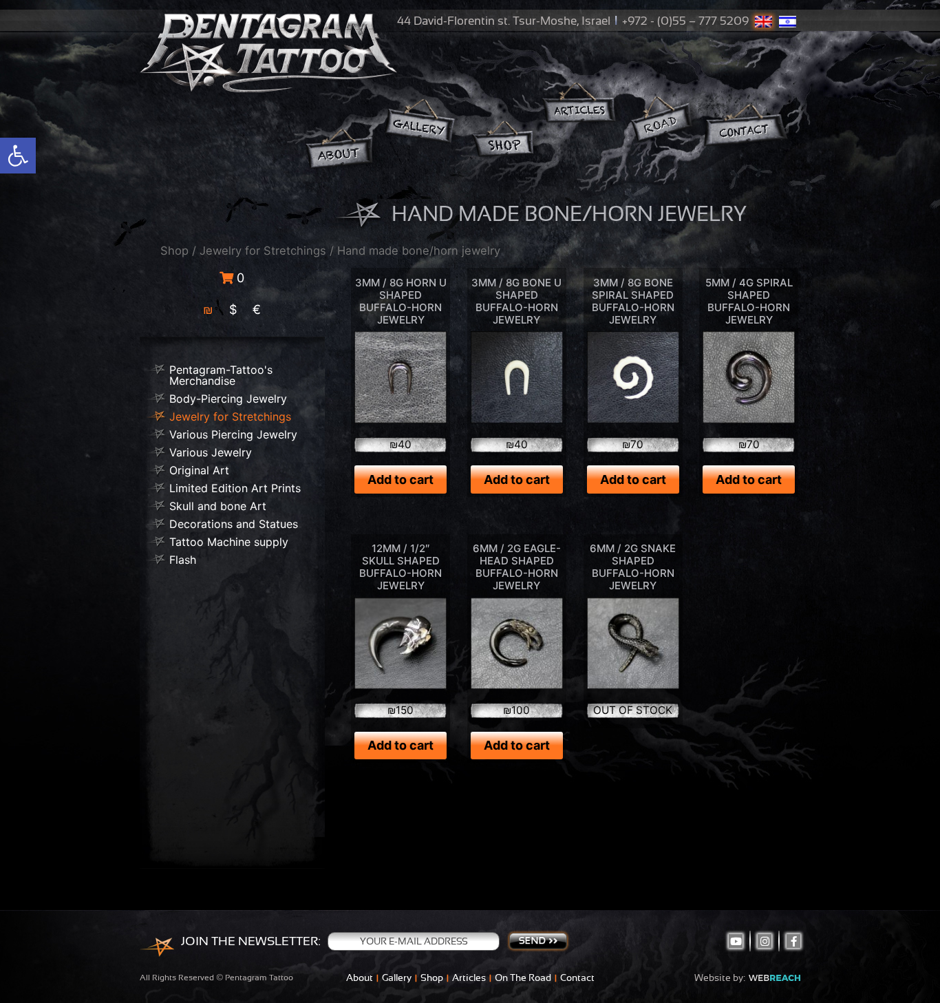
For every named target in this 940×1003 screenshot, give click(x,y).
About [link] (359, 977)
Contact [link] (577, 977)
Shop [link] (174, 250)
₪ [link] (208, 309)
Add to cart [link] (400, 479)
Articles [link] (469, 977)
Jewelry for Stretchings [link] (263, 250)
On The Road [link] (523, 977)
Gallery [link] (397, 977)
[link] (18, 155)
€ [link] (257, 309)
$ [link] (233, 309)
